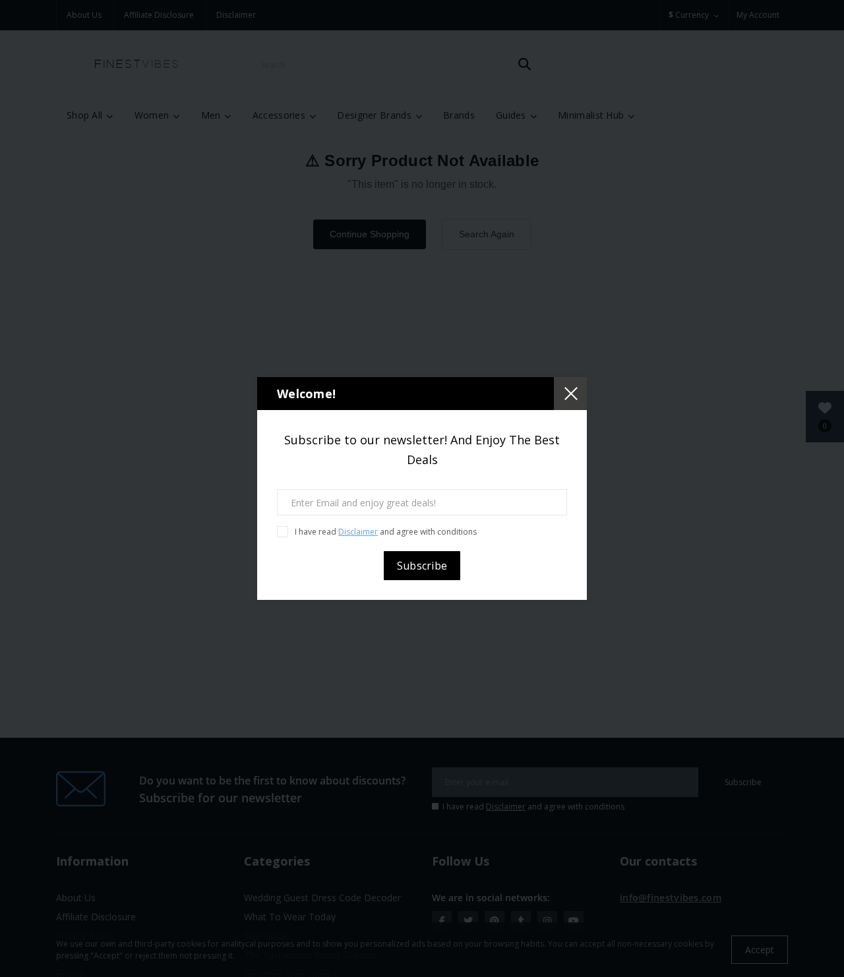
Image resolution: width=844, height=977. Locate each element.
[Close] (570, 393)
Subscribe (422, 565)
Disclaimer (358, 531)
